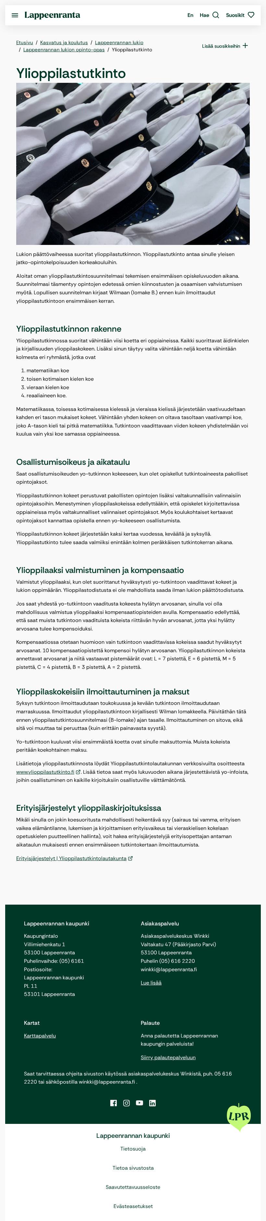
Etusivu (24, 42)
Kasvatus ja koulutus (64, 42)
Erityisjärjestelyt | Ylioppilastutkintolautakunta (71, 858)
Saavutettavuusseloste (133, 1187)
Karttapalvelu (40, 1035)
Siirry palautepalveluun (168, 1057)
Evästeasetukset (133, 1206)
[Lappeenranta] (52, 15)
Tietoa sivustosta (133, 1167)
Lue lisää (151, 982)
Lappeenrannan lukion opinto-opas (64, 49)
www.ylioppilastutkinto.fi (45, 772)
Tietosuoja (133, 1148)
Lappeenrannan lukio (119, 42)
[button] (210, 15)
